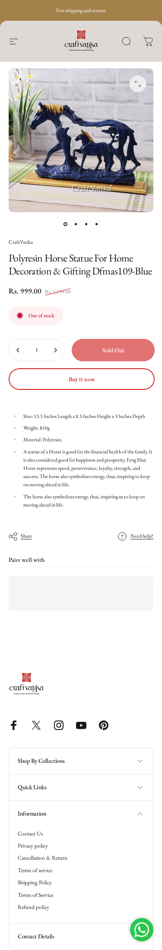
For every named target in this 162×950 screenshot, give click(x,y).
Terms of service (35, 870)
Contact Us (30, 833)
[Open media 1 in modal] (137, 83)
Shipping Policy (35, 882)
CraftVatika (21, 242)
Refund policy (33, 907)
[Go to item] (65, 224)
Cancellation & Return (42, 857)
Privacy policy (33, 845)
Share (26, 535)
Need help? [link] (141, 536)
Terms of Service (35, 895)
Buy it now (82, 379)
